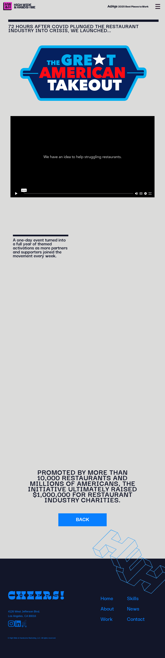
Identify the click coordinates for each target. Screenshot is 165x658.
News (133, 608)
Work (106, 619)
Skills (133, 598)
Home (107, 598)
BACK (82, 519)
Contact (136, 619)
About (107, 608)
